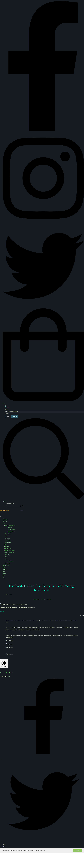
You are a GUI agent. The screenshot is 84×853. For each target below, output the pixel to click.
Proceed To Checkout (46, 599)
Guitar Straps (8, 540)
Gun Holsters (8, 542)
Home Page (5, 519)
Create (8, 676)
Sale (6, 556)
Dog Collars (7, 538)
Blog (4, 571)
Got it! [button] (77, 850)
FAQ (4, 567)
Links (4, 575)
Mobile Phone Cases (9, 552)
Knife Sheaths (8, 548)
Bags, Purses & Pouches (10, 525)
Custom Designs (6, 565)
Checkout (15, 416)
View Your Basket (37, 599)
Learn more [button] (42, 850)
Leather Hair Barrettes (9, 550)
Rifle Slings (7, 554)
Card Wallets (10, 561)
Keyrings (7, 546)
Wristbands (7, 563)
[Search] (22, 506)
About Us (5, 521)
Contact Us (5, 573)
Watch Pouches (11, 531)
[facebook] (43, 130)
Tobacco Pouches (11, 529)
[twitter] (43, 306)
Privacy (11, 672)
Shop (4, 523)
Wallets (6, 558)
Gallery (4, 569)
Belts (6, 535)
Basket (8, 416)
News (7, 672)
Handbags (10, 527)
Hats (6, 544)
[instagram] (43, 224)
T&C (1, 672)
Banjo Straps (8, 533)
